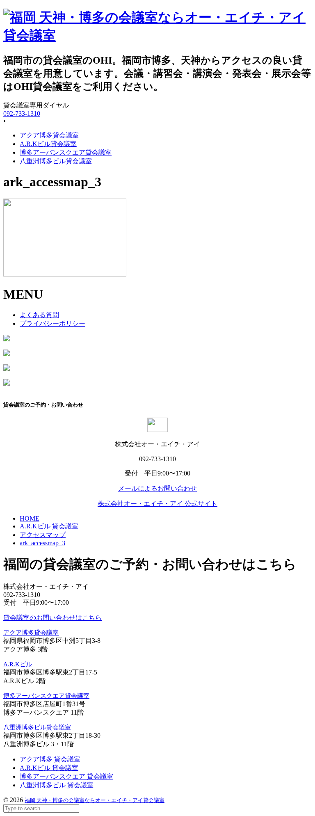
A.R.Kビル (17, 664)
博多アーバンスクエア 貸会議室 (66, 776)
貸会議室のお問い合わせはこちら (52, 617)
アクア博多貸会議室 (49, 135)
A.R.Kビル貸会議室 (48, 143)
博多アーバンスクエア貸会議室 (66, 152)
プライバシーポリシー (52, 323)
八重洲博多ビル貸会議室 (56, 161)
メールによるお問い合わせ (157, 488)
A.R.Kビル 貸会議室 (49, 767)
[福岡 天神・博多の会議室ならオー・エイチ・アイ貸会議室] (157, 35)
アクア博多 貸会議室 (50, 759)
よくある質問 (39, 314)
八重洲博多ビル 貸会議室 (57, 785)
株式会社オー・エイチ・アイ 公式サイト (157, 503)
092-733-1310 (21, 113)
